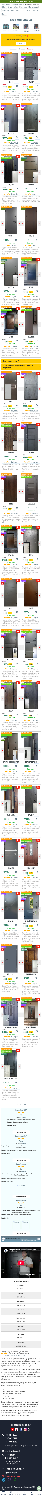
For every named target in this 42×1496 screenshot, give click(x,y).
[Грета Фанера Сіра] (31, 905)
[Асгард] (11, 695)
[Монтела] (31, 117)
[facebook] (21, 1430)
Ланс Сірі (11, 921)
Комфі (11, 82)
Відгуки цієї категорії (17, 1355)
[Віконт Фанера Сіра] (11, 1011)
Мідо (10, 401)
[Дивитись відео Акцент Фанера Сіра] (18, 1050)
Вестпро (10, 133)
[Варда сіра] (11, 958)
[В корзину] (16, 86)
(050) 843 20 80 (11, 1438)
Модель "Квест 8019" (21, 1136)
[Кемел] (11, 488)
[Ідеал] (11, 321)
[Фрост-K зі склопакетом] (11, 746)
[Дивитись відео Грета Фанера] (38, 840)
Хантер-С (11, 287)
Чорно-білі (5, 10)
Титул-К (31, 236)
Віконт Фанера (31, 1027)
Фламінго (31, 815)
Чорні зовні (15, 10)
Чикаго (31, 711)
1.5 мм (15, 7)
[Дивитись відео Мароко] (38, 424)
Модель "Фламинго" (21, 1164)
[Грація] (31, 385)
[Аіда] (11, 592)
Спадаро (11, 184)
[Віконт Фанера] (31, 1011)
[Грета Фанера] (31, 852)
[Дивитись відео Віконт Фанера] (38, 999)
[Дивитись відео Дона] (38, 580)
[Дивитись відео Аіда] (18, 580)
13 (32, 297)
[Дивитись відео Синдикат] (38, 308)
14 (11, 91)
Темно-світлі (33, 7)
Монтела (31, 133)
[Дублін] (31, 271)
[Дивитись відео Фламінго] (38, 787)
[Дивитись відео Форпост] (38, 631)
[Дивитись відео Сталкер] (38, 54)
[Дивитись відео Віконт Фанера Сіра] (18, 999)
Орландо (11, 868)
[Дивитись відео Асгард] (18, 682)
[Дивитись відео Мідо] (18, 373)
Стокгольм (31, 504)
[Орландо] (11, 852)
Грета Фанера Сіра (31, 921)
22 (12, 564)
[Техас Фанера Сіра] (31, 746)
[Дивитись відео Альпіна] (18, 527)
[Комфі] (11, 66)
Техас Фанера (11, 815)
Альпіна (11, 555)
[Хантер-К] (31, 169)
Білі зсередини (32, 10)
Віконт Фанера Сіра (11, 1027)
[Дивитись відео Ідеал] (18, 308)
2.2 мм (4, 7)
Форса (31, 555)
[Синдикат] (31, 321)
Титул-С (10, 236)
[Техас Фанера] (11, 799)
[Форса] (31, 539)
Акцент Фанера (31, 974)
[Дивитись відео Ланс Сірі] (18, 893)
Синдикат (31, 337)
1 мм (10, 7)
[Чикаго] (31, 695)
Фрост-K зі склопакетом (11, 762)
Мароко (31, 452)
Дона (31, 608)
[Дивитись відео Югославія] (18, 631)
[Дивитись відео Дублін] (38, 259)
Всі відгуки (5, 1355)
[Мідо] (11, 385)
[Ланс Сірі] (11, 905)
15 (11, 143)
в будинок (16, 30)
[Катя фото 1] (21, 1188)
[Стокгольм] (31, 488)
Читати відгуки (21, 1132)
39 (32, 91)
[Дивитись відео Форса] (38, 527)
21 (32, 564)
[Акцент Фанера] (31, 958)
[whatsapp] (16, 1480)
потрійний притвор (26, 30)
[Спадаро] (11, 169)
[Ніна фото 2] (25, 1224)
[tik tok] (17, 1430)
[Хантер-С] (11, 271)
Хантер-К (31, 184)
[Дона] (31, 592)
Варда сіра (10, 974)
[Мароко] (31, 437)
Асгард (11, 711)
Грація (31, 401)
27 (32, 877)
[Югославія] (11, 644)
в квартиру (6, 30)
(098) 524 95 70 (21, 43)
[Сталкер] (31, 66)
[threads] (29, 1430)
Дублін (31, 287)
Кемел (11, 504)
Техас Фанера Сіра (31, 762)
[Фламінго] (31, 799)
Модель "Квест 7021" (21, 1110)
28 (32, 1037)
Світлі (4, 14)
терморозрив (36, 30)
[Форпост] (31, 644)
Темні (23, 10)
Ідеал (11, 337)
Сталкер (31, 82)
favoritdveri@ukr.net (12, 1450)
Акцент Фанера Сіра (10, 1078)
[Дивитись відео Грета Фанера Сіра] (38, 893)
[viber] (10, 1480)
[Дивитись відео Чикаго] (38, 682)
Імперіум (11, 452)
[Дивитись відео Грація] (38, 373)
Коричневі (23, 7)
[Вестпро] (11, 117)
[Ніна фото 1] (17, 1224)
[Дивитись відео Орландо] (18, 840)
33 (32, 669)
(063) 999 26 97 (11, 1441)
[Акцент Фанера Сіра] (11, 1063)
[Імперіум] (11, 437)
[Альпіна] (11, 539)
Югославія (10, 659)
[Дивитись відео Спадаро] (18, 156)
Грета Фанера (31, 868)
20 (32, 462)
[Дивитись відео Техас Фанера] (18, 787)
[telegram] (4, 1480)
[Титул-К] (31, 220)
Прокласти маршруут (11, 1472)
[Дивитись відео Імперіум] (18, 424)
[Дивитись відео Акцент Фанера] (38, 946)
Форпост (31, 659)
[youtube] (12, 1430)
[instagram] (25, 1430)
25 (32, 143)
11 (11, 346)
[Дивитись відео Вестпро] (18, 105)
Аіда (10, 608)
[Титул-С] (11, 220)
